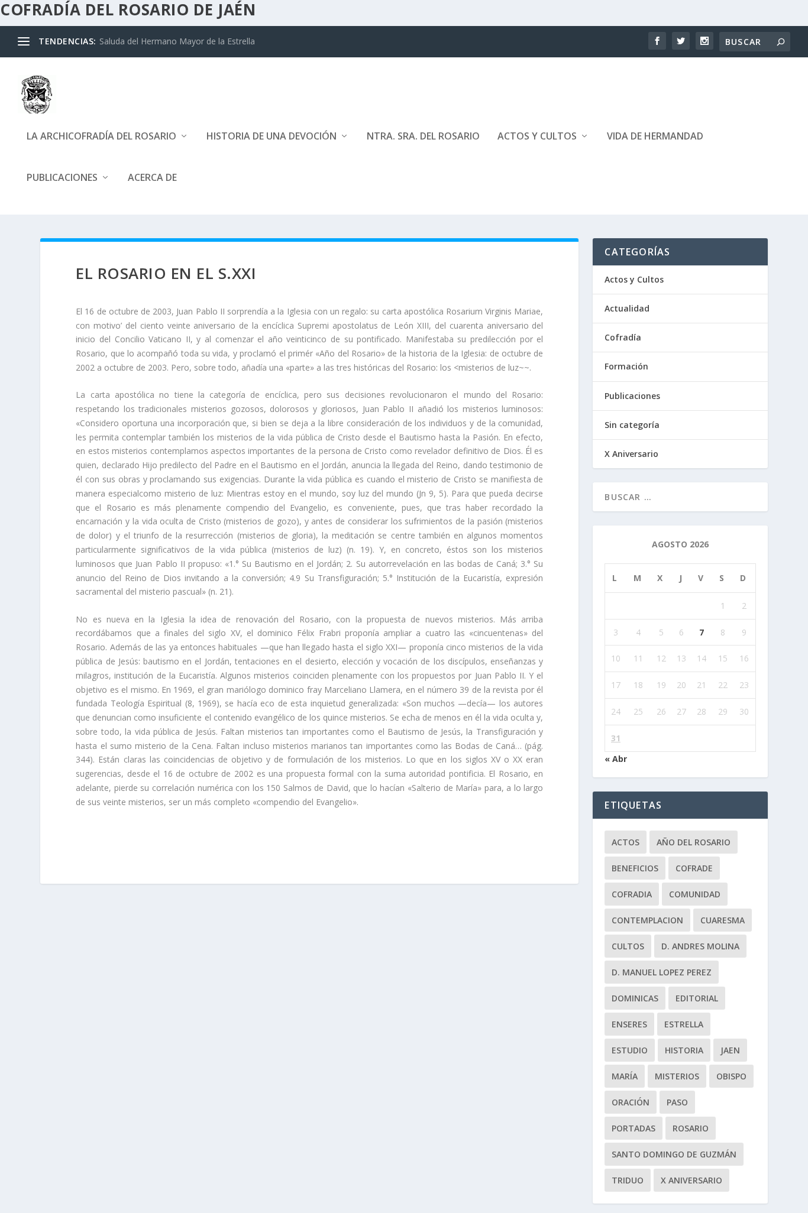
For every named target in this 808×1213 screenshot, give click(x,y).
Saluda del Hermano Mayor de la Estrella (177, 41)
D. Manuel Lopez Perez (662, 972)
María (625, 1076)
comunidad (694, 894)
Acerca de (152, 178)
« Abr (616, 758)
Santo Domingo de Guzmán (674, 1154)
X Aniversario (631, 453)
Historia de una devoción (271, 136)
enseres (629, 1024)
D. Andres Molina (700, 946)
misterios (677, 1076)
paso (677, 1102)
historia (684, 1050)
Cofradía (623, 337)
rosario (691, 1128)
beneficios (635, 868)
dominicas (635, 998)
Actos (625, 842)
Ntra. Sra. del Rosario (423, 136)
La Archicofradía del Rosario (101, 136)
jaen (730, 1050)
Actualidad (627, 308)
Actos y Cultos (537, 136)
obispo (731, 1076)
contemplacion (647, 920)
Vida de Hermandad (655, 136)
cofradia (632, 894)
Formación (626, 366)
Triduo (628, 1180)
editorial (697, 998)
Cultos (628, 946)
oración (630, 1102)
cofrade (694, 868)
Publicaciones (62, 178)
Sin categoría (632, 424)
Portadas (633, 1128)
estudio (630, 1050)
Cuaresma (722, 920)
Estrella (683, 1024)
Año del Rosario (694, 842)
